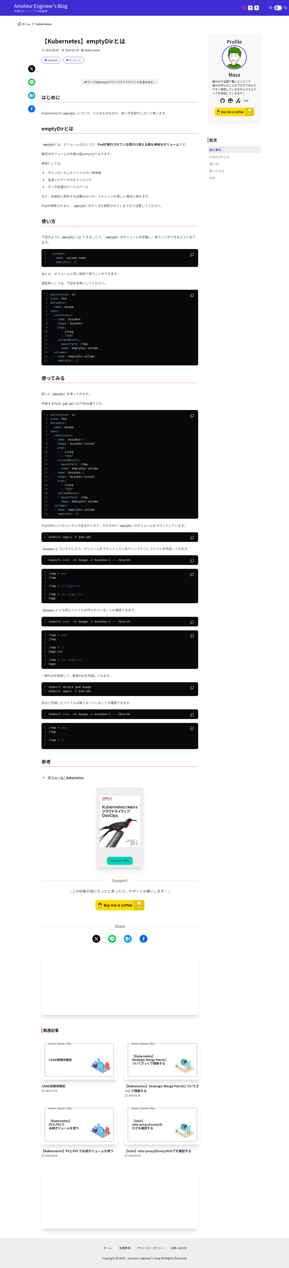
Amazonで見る (119, 860)
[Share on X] (31, 68)
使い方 (214, 163)
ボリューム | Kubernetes (66, 777)
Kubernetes (44, 24)
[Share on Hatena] (31, 95)
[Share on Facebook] (31, 108)
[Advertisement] (120, 984)
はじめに (215, 149)
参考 (212, 178)
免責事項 (124, 1248)
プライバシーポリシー (150, 1248)
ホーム (107, 1248)
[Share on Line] (31, 82)
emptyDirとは (219, 156)
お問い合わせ (178, 1248)
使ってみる (217, 170)
